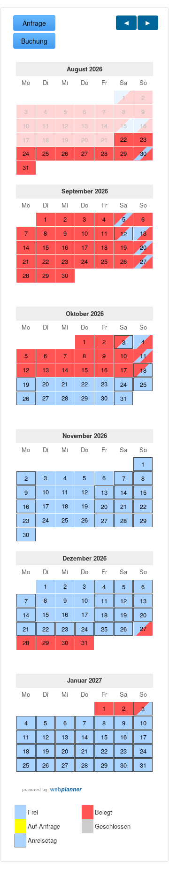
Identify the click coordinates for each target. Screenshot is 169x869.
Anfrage (34, 23)
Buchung (34, 41)
